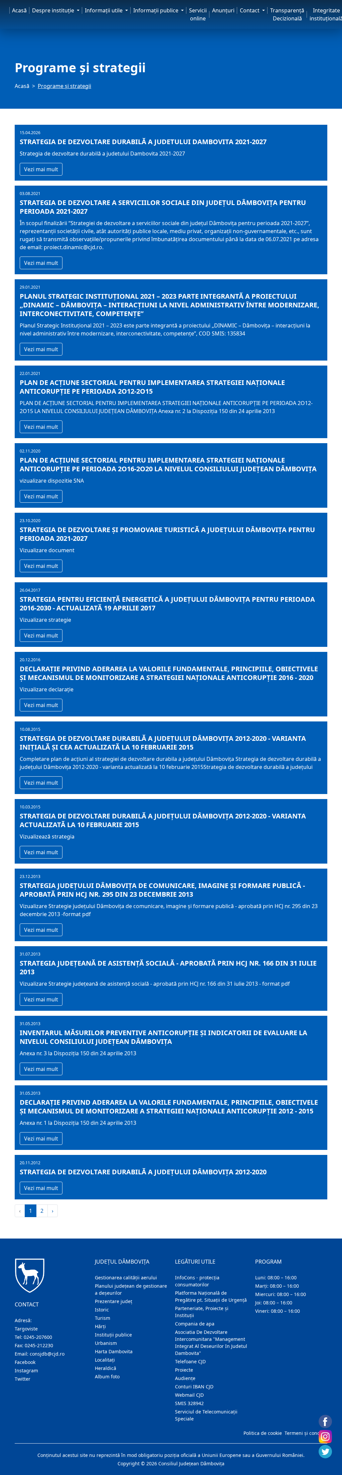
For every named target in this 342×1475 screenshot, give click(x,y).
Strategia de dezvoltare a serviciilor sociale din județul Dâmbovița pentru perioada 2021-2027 (163, 207)
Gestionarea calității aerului (126, 1277)
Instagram (26, 1370)
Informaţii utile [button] (104, 10)
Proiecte (184, 1370)
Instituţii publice (113, 1335)
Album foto (107, 1376)
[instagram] (325, 1436)
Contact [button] (250, 10)
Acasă (19, 10)
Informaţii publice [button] (156, 10)
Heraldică (105, 1368)
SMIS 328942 (189, 1403)
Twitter (22, 1379)
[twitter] (325, 1451)
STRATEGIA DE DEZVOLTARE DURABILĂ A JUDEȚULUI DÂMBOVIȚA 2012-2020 (143, 1172)
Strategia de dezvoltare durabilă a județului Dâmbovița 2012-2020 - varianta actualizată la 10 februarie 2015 (163, 820)
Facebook (25, 1362)
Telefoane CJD (190, 1361)
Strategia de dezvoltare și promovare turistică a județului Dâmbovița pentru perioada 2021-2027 (167, 534)
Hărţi (100, 1326)
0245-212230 (39, 1345)
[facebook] (325, 1421)
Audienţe (185, 1378)
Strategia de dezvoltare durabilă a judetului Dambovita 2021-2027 (143, 141)
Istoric (102, 1309)
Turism (102, 1318)
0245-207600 (38, 1337)
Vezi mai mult (41, 169)
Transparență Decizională (287, 14)
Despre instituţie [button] (53, 10)
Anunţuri (223, 10)
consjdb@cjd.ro (47, 1354)
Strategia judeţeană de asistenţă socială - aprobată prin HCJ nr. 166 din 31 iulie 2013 (168, 967)
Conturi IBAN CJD (194, 1386)
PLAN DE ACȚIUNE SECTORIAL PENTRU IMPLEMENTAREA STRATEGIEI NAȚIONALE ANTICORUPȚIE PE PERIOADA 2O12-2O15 (152, 387)
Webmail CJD (189, 1395)
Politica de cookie (262, 1433)
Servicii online (198, 14)
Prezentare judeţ (113, 1301)
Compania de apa (194, 1323)
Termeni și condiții (305, 1433)
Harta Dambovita (114, 1351)
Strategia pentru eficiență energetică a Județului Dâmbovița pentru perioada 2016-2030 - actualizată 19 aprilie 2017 (167, 603)
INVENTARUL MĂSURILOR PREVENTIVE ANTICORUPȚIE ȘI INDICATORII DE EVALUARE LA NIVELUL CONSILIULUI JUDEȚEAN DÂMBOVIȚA (163, 1037)
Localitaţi (105, 1360)
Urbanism (106, 1343)
